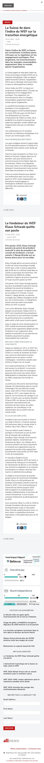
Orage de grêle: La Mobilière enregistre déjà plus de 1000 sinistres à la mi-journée (21, 624)
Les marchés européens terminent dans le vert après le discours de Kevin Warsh (20, 631)
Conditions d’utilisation (14, 761)
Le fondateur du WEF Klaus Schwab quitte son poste (21, 657)
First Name (8, 709)
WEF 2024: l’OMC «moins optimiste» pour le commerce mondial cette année (21, 680)
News (7, 22)
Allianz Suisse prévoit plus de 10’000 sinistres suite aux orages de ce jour (18, 639)
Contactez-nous (34, 749)
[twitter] (21, 198)
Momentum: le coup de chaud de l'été (19, 646)
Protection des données (30, 761)
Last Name (8, 718)
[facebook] (18, 198)
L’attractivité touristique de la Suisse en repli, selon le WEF (20, 665)
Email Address (9, 699)
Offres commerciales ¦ (18, 749)
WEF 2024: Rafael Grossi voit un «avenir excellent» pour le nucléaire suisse (19, 673)
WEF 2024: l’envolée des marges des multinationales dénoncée (18, 688)
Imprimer (23, 195)
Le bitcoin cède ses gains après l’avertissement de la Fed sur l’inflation (19, 616)
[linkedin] (25, 198)
